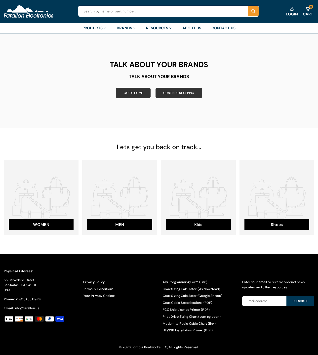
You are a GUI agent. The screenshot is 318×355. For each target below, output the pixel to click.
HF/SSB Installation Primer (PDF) (188, 330)
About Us (191, 28)
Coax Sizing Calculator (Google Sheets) (192, 296)
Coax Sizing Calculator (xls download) (191, 289)
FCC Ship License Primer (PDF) (186, 310)
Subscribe (300, 301)
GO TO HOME (133, 93)
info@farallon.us (26, 308)
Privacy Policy (94, 282)
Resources (157, 28)
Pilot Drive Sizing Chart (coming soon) (192, 316)
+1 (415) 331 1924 (28, 299)
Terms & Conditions (98, 289)
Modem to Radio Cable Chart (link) (189, 323)
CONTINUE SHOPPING (178, 93)
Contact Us (223, 28)
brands (124, 28)
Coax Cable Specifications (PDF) (187, 303)
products (92, 28)
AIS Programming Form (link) (185, 282)
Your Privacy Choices (99, 296)
